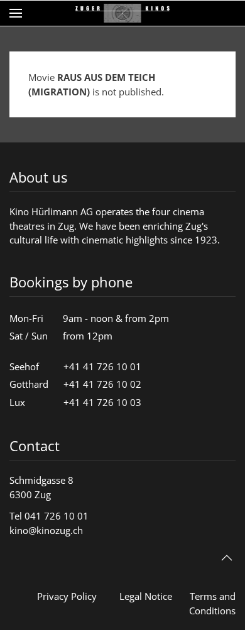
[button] (15, 13)
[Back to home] (122, 13)
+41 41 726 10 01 (102, 366)
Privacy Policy (67, 596)
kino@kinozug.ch (46, 530)
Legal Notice (145, 596)
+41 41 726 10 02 (102, 384)
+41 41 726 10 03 (102, 402)
